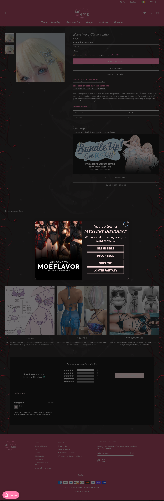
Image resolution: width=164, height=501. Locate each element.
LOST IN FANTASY (105, 270)
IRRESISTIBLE (105, 248)
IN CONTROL (105, 256)
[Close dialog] (126, 224)
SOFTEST (105, 263)
